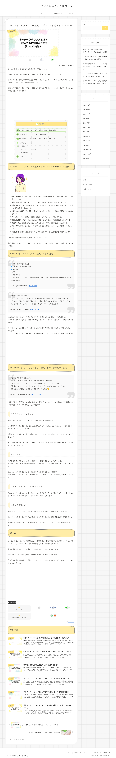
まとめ (21, 156)
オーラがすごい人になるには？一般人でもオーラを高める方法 (37, 138)
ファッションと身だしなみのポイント (29, 149)
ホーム (70, 752)
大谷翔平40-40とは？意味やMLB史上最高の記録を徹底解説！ (95, 58)
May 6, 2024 (33, 286)
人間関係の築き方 (23, 152)
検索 (84, 24)
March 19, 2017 (35, 309)
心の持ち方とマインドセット (26, 143)
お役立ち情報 (13, 602)
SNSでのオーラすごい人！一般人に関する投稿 (32, 134)
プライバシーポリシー (86, 752)
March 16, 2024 (36, 394)
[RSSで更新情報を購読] (55, 615)
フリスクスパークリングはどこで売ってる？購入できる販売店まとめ (95, 82)
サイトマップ (106, 752)
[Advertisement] (41, 107)
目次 (40, 124)
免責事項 (75, 752)
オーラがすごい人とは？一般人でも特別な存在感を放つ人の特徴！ (38, 130)
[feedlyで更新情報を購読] (51, 615)
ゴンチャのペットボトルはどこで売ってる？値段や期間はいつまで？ (95, 75)
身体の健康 (21, 146)
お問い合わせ (97, 752)
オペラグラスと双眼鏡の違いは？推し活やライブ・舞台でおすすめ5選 (95, 50)
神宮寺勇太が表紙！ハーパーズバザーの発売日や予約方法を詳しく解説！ (95, 66)
